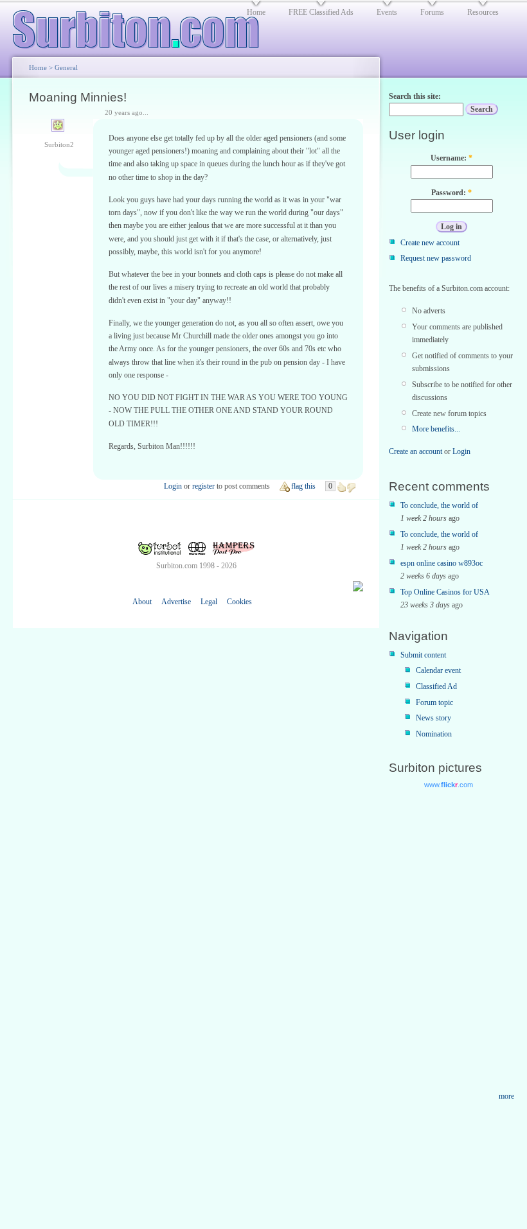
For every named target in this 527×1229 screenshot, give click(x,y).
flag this (303, 486)
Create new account (430, 242)
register (203, 486)
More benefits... (436, 428)
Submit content (423, 654)
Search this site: (415, 96)
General (66, 67)
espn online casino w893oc (441, 563)
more (506, 1096)
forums (432, 12)
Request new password (435, 258)
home (256, 12)
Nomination (434, 733)
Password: (451, 192)
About (142, 601)
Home (38, 67)
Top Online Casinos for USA (445, 592)
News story (433, 717)
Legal (209, 601)
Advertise (176, 601)
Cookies (239, 601)
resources (483, 12)
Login (173, 486)
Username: (451, 157)
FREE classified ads (321, 12)
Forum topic (434, 702)
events (387, 12)
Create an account (415, 451)
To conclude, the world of (439, 505)
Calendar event (438, 670)
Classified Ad (436, 686)
